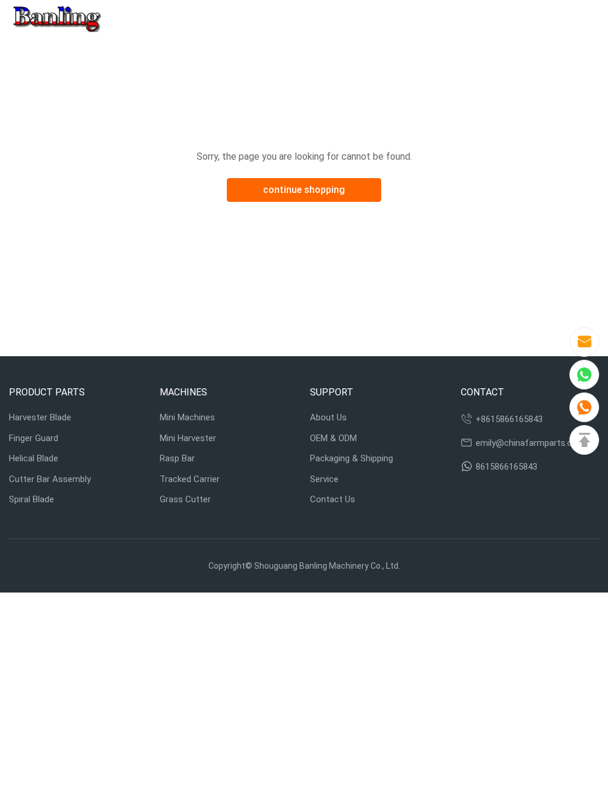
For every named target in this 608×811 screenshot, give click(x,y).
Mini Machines (187, 417)
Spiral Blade (31, 499)
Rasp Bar (177, 458)
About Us (328, 417)
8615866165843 (506, 466)
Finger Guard (33, 438)
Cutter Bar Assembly (50, 479)
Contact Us (332, 499)
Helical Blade (33, 458)
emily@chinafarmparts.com (530, 443)
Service (324, 479)
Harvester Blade (40, 417)
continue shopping (304, 189)
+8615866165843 (509, 419)
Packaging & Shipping (351, 458)
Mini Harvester (188, 438)
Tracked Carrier (190, 479)
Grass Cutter (185, 499)
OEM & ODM (333, 438)
